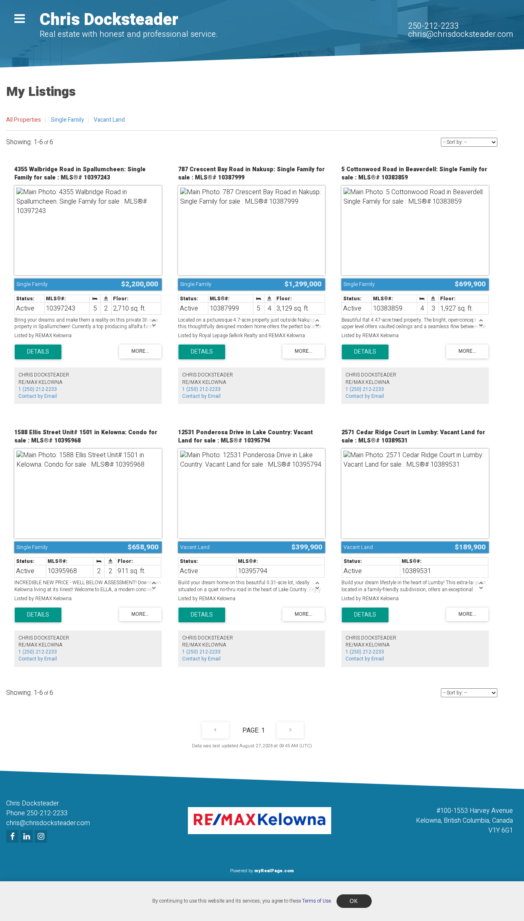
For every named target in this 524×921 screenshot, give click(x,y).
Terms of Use (316, 901)
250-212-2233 (433, 26)
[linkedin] (27, 837)
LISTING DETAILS (38, 352)
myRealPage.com (274, 870)
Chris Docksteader (109, 20)
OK (354, 901)
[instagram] (42, 837)
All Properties (23, 120)
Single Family (67, 120)
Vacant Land (109, 120)
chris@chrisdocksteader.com (460, 34)
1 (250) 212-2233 (37, 389)
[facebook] (13, 837)
